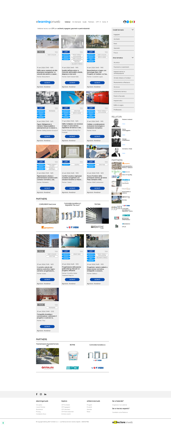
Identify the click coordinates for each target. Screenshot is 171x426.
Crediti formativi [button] (118, 30)
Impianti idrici (77, 254)
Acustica (77, 164)
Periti (91, 59)
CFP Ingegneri (65, 407)
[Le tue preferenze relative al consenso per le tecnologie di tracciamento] (3, 423)
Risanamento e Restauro (77, 61)
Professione (52, 111)
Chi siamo (39, 405)
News (88, 411)
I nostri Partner (40, 407)
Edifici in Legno (102, 57)
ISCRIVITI (47, 83)
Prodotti (89, 407)
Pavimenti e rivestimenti (52, 169)
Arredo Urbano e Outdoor (52, 165)
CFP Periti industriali (67, 411)
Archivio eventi (66, 414)
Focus (116, 53)
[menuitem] (68, 21)
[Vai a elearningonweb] (50, 21)
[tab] (123, 30)
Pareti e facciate (52, 54)
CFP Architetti (65, 405)
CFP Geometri (65, 409)
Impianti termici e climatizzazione (76, 55)
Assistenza (39, 409)
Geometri (66, 57)
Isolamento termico (77, 64)
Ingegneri (66, 59)
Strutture (77, 111)
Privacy (38, 411)
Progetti (89, 405)
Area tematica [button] (118, 58)
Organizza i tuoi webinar (119, 405)
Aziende (89, 409)
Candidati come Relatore (120, 412)
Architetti (66, 54)
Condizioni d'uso (41, 414)
